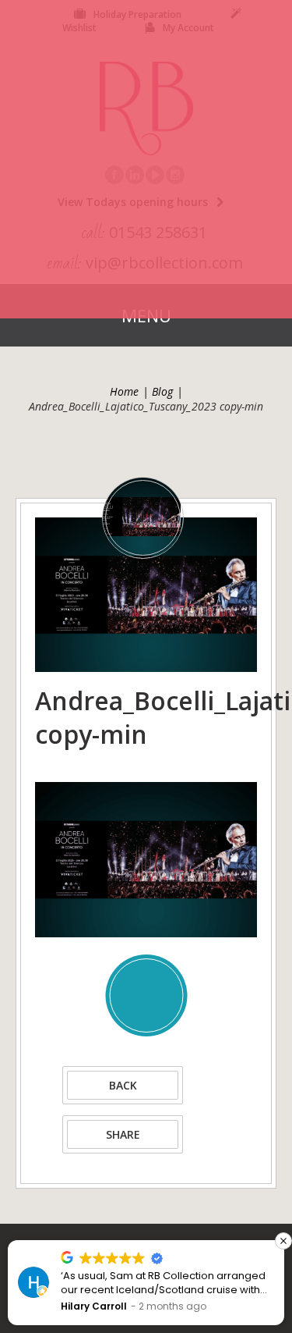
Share (123, 1134)
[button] (283, 1240)
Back (123, 1085)
